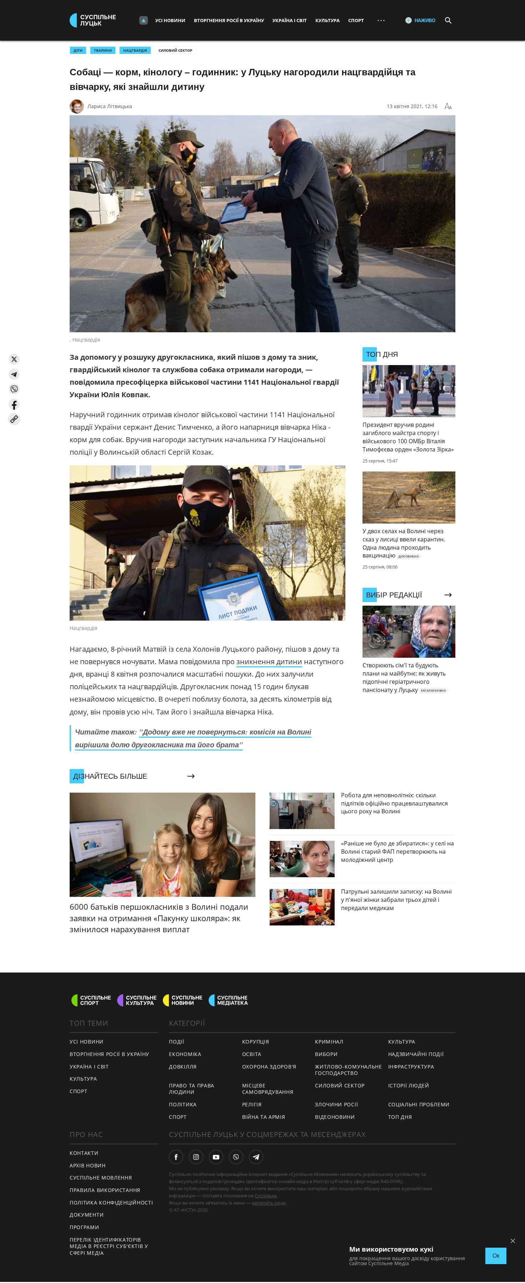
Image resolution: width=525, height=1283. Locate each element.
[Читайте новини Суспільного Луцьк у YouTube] (216, 1157)
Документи (87, 1214)
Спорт (356, 20)
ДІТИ (78, 50)
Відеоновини (335, 1116)
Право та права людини (191, 1089)
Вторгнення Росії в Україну (229, 20)
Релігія (252, 1104)
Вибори (326, 1054)
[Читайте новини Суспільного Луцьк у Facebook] (176, 1157)
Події (176, 1041)
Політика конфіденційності (111, 1202)
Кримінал (329, 1041)
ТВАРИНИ (103, 50)
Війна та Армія (263, 1116)
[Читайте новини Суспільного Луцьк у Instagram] (196, 1157)
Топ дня (400, 1116)
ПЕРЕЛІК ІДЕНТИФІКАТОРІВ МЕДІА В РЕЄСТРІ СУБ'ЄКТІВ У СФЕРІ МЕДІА (109, 1246)
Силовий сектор (175, 50)
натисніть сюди (269, 1202)
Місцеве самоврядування (268, 1089)
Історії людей (408, 1085)
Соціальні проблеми (419, 1104)
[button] (14, 359)
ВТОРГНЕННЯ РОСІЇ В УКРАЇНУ (109, 1054)
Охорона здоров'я (269, 1066)
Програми (84, 1227)
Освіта (251, 1054)
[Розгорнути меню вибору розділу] (143, 20)
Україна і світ (289, 20)
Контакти (84, 1153)
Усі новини (170, 20)
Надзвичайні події (416, 1054)
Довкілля (183, 1066)
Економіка (185, 1054)
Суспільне (266, 1195)
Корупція (255, 1041)
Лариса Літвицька (110, 106)
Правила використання (105, 1190)
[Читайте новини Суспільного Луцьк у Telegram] (256, 1157)
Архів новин (88, 1165)
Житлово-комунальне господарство (348, 1070)
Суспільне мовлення (101, 1177)
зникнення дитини (269, 661)
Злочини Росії (336, 1104)
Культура (327, 20)
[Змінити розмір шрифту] (448, 106)
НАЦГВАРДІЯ (135, 50)
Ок (495, 1256)
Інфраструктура (411, 1066)
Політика (183, 1104)
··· (381, 20)
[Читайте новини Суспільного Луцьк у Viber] (236, 1157)
